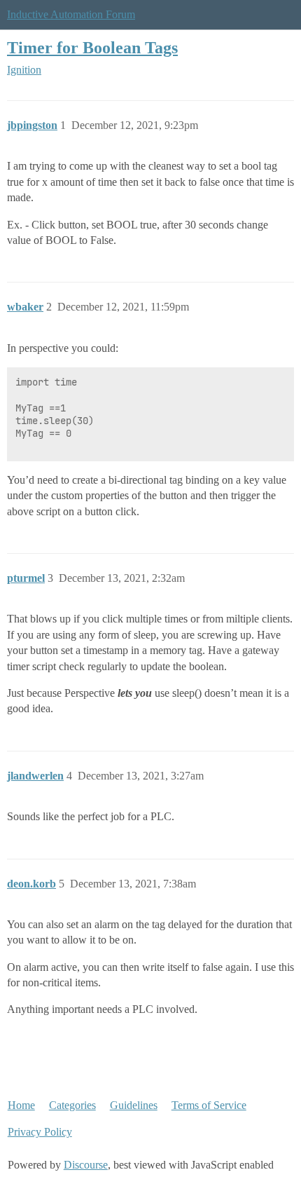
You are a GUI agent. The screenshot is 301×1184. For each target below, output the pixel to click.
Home (21, 1105)
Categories (72, 1105)
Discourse (86, 1165)
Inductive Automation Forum (71, 14)
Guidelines (134, 1105)
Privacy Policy (40, 1132)
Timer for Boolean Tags (92, 47)
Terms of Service (209, 1105)
